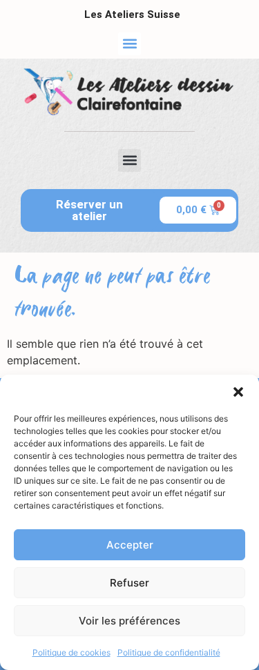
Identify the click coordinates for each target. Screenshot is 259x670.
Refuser (129, 582)
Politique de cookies (71, 652)
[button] (238, 392)
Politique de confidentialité (168, 652)
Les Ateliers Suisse (132, 14)
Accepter (129, 544)
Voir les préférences (129, 620)
